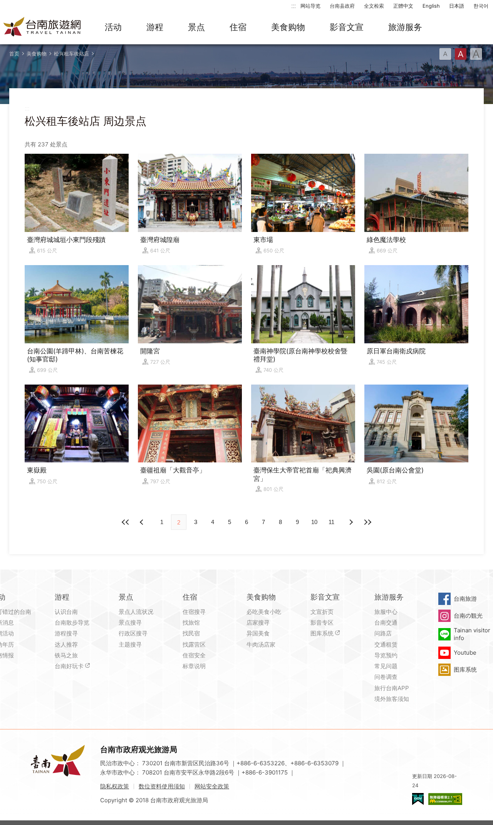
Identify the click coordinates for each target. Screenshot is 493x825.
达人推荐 (66, 644)
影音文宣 (347, 27)
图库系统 (322, 633)
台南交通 (385, 622)
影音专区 (322, 622)
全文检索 (374, 6)
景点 (196, 27)
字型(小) (445, 54)
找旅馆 (191, 622)
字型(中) (460, 54)
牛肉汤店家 (260, 644)
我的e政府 (418, 799)
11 (331, 522)
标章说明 (194, 666)
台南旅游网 (42, 27)
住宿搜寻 (194, 611)
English (431, 6)
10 (314, 522)
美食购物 (288, 27)
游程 (154, 27)
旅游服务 (405, 27)
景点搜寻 (130, 622)
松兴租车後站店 (71, 53)
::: (293, 5)
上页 (350, 522)
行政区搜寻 (133, 633)
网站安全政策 (212, 786)
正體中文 (403, 6)
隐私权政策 (114, 786)
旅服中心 (385, 611)
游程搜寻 (66, 633)
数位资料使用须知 (162, 786)
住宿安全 (194, 655)
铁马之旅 (66, 655)
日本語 (456, 6)
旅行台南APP (391, 688)
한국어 (480, 6)
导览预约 (385, 655)
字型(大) (476, 54)
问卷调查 (385, 676)
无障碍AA (445, 799)
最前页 (125, 522)
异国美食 (258, 633)
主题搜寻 (130, 644)
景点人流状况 (136, 611)
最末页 (367, 522)
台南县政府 (342, 6)
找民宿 (191, 633)
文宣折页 (322, 611)
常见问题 (385, 666)
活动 (113, 27)
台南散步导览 (72, 622)
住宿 (238, 27)
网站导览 (310, 6)
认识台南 (66, 611)
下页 (142, 522)
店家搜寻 (258, 622)
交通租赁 (385, 644)
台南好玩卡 (69, 666)
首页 (14, 53)
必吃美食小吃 (263, 611)
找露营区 (194, 644)
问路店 (383, 633)
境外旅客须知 (391, 698)
